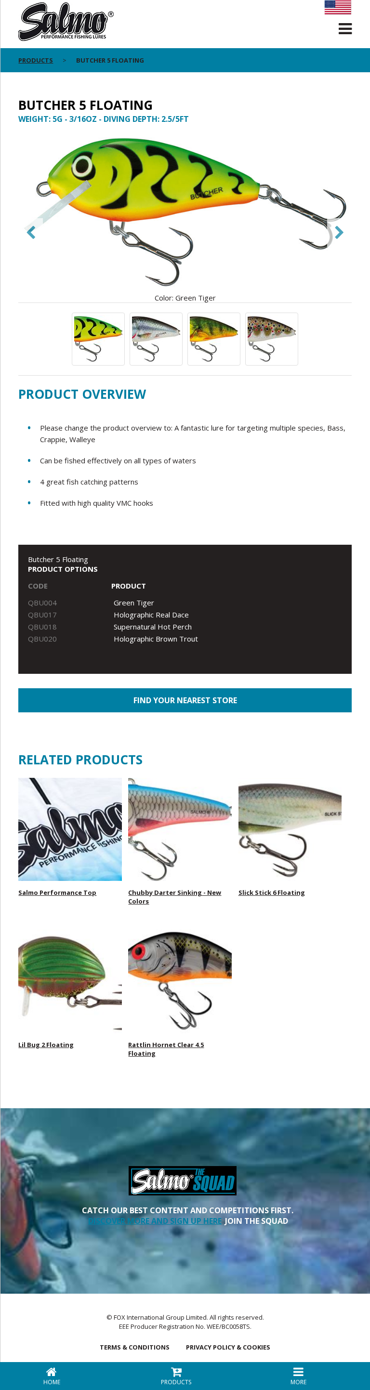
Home (51, 1382)
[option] (185, 218)
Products (35, 60)
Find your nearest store (185, 700)
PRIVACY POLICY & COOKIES (228, 1347)
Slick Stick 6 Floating (271, 892)
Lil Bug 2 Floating (46, 1044)
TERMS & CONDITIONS (135, 1347)
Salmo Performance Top (57, 892)
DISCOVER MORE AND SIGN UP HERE (155, 1221)
